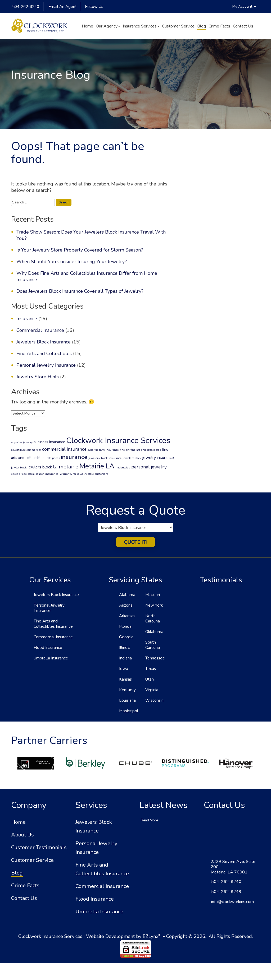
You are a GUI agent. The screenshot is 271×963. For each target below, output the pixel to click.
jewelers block (132, 458)
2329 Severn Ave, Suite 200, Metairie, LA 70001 (233, 867)
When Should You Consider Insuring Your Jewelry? (71, 261)
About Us (22, 834)
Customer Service (178, 26)
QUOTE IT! (135, 542)
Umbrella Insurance (51, 658)
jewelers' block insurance (105, 458)
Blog (201, 26)
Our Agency (107, 26)
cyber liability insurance (103, 450)
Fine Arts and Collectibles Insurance (53, 623)
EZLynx (150, 936)
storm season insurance (43, 474)
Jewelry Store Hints (37, 377)
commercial (33, 450)
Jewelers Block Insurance (43, 342)
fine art (124, 450)
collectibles (18, 450)
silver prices (18, 474)
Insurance (26, 318)
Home (87, 26)
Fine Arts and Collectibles (44, 353)
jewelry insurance (158, 457)
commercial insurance (64, 449)
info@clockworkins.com (232, 902)
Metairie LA (96, 466)
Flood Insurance (48, 647)
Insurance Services (140, 26)
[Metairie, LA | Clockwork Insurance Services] (39, 26)
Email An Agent (62, 6)
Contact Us (243, 26)
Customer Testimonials (39, 847)
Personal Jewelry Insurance (46, 365)
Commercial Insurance (40, 330)
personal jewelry (149, 467)
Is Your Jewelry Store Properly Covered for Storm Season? (79, 250)
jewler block (19, 467)
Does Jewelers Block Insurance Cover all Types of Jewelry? (79, 291)
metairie (68, 466)
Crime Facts (219, 26)
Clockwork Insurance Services (118, 440)
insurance (74, 457)
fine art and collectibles (145, 450)
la (55, 466)
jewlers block (40, 467)
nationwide (122, 467)
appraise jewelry (22, 442)
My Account (242, 6)
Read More (149, 820)
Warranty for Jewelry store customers (84, 474)
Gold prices (53, 458)
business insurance (49, 441)
